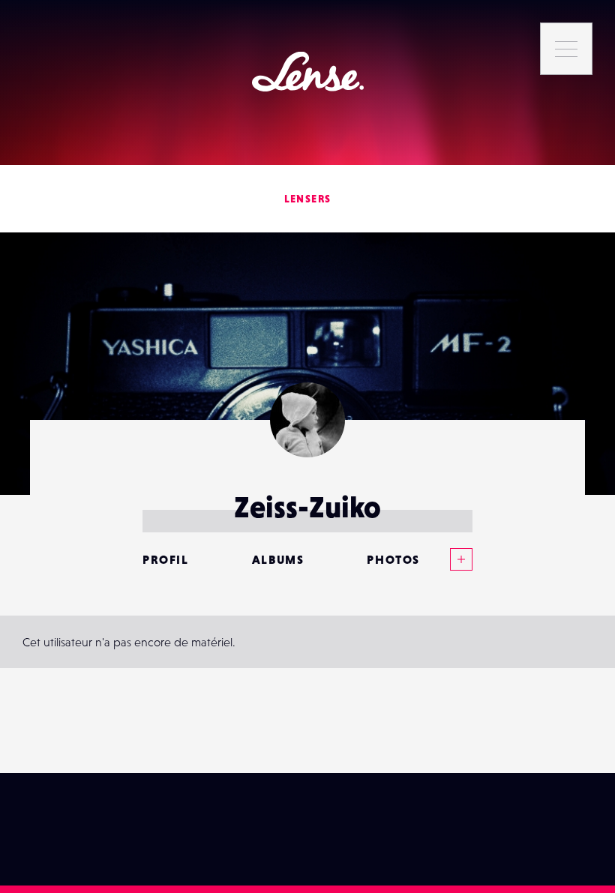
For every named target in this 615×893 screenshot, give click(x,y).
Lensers (308, 199)
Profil (165, 559)
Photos (393, 559)
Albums (278, 559)
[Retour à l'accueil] (308, 71)
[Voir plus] (446, 559)
